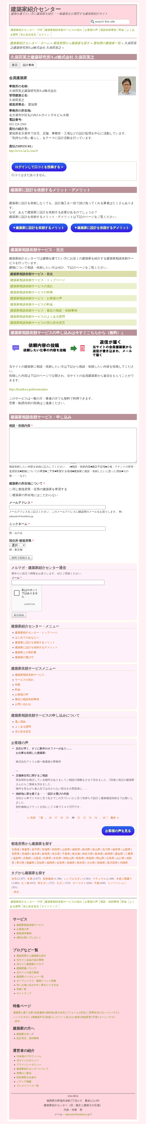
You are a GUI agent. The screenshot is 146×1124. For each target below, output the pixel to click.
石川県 (106, 849)
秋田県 (56, 849)
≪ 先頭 (31, 817)
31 (78, 817)
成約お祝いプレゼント (29, 937)
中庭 (96, 883)
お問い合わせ (23, 704)
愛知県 (119, 853)
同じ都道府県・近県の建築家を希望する (39, 489)
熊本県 (81, 862)
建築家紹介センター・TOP (26, 30)
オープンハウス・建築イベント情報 (36, 980)
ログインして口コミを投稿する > (39, 167)
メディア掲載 (24, 1081)
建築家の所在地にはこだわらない (35, 495)
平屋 (95, 1017)
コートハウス (106, 1017)
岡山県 (100, 858)
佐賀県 (61, 862)
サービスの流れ (24, 679)
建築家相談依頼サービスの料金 (31, 304)
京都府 (27, 858)
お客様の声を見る (118, 831)
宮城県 (46, 849)
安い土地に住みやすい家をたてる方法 (38, 985)
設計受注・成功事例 (28, 1038)
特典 (17, 684)
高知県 (40, 862)
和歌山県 (68, 858)
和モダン (43, 883)
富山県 (96, 849)
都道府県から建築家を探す (71, 43)
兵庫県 (47, 858)
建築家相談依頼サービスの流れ (63, 30)
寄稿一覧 (21, 989)
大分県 (91, 862)
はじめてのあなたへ (27, 637)
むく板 (25, 883)
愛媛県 (30, 862)
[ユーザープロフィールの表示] (127, 94)
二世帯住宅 (93, 1012)
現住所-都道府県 (21, 540)
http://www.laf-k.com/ (23, 151)
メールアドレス (21, 502)
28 (61, 817)
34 (95, 817)
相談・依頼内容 (21, 425)
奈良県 (57, 858)
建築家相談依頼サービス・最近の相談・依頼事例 (43, 310)
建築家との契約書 (25, 652)
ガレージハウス (109, 1012)
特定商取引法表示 (26, 1077)
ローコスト (79, 883)
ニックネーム (19, 524)
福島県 (76, 849)
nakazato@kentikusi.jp (78, 1114)
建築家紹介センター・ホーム (30, 43)
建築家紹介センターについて (33, 1068)
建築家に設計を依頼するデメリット (36, 647)
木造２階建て (124, 878)
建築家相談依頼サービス (29, 674)
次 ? (105, 817)
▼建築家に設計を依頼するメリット (38, 228)
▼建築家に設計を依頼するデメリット (101, 228)
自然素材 (48, 878)
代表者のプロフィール (29, 1056)
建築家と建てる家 (23, 1012)
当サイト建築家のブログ (30, 964)
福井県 (116, 849)
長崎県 (71, 862)
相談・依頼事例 (109, 901)
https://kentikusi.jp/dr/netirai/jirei (28, 389)
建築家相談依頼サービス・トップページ (37, 280)
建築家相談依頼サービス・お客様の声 (36, 298)
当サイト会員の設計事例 (30, 960)
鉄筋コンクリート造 (57, 1017)
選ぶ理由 (20, 721)
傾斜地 (49, 1012)
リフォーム (72, 1012)
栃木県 (36, 853)
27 (56, 817)
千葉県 (66, 853)
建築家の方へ (25, 1034)
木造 (30, 878)
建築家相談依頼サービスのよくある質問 (37, 316)
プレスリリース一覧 (28, 1085)
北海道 (16, 849)
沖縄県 (124, 862)
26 (50, 817)
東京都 (76, 853)
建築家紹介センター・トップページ (36, 632)
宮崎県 (101, 862)
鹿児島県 (112, 862)
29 (67, 817)
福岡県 (51, 862)
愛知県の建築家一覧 (107, 43)
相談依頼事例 (108, 30)
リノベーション (117, 883)
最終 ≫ (114, 817)
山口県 (120, 858)
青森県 (26, 849)
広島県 (110, 858)
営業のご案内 (24, 1073)
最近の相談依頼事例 (27, 699)
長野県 (16, 853)
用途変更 (86, 1017)
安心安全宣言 (28, 34)
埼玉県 (56, 853)
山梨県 (126, 849)
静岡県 (109, 853)
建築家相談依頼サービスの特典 (31, 292)
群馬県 (46, 853)
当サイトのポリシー (28, 1060)
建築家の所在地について (27, 483)
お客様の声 (91, 30)
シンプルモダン (73, 878)
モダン (60, 883)
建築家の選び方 (24, 657)
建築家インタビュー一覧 (30, 976)
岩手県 (36, 849)
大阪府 (37, 858)
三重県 (129, 853)
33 (90, 817)
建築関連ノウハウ (26, 968)
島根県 (90, 858)
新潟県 (86, 849)
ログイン (44, 34)
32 (84, 817)
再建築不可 (38, 1017)
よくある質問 (23, 726)
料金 (121, 30)
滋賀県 (17, 858)
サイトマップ (49, 906)
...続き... (16, 891)
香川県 (20, 862)
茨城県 (26, 853)
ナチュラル (99, 878)
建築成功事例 (24, 933)
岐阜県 (99, 853)
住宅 (14, 878)
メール (17, 578)
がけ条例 (75, 1017)
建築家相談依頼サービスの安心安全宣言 (37, 322)
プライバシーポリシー (29, 1064)
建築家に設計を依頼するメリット (35, 642)
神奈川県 (87, 853)
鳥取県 (80, 858)
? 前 (41, 817)
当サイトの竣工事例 (28, 972)
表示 (16, 65)
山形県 (66, 849)
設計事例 (28, 65)
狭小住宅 (60, 1012)
